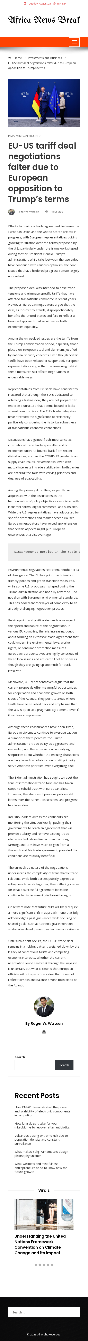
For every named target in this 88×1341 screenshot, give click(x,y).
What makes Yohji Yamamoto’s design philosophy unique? (41, 1153)
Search (20, 1057)
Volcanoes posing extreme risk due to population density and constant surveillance (41, 1139)
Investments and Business (24, 136)
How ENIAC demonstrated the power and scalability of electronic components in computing (43, 1111)
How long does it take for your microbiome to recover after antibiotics (42, 1125)
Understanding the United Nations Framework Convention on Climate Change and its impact (40, 1244)
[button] (36, 1265)
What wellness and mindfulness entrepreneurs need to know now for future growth (41, 1168)
